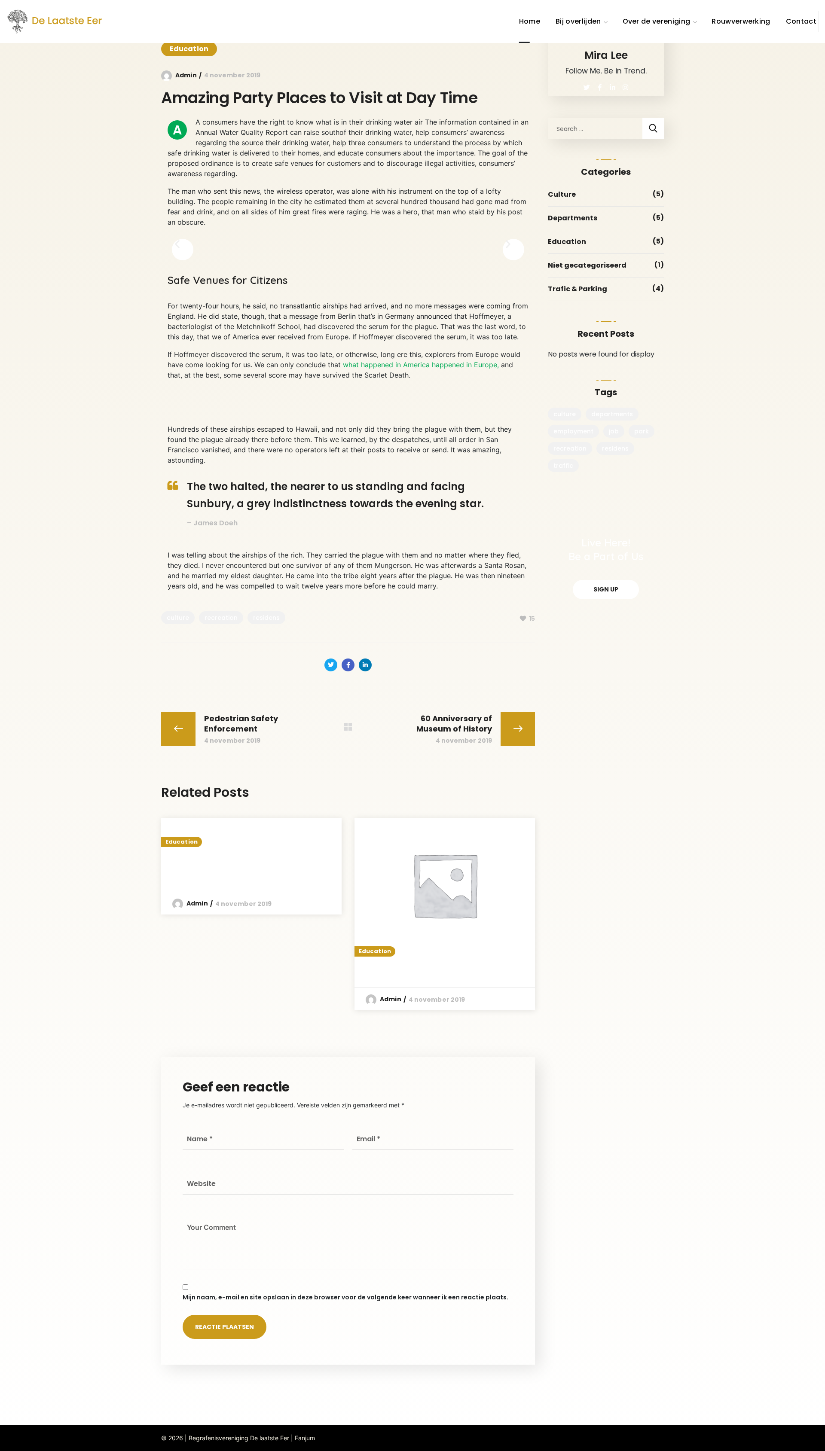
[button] (182, 249)
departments (612, 414)
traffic (563, 465)
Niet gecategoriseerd (587, 265)
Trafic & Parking (577, 289)
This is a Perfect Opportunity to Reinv (240, 866)
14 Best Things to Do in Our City (433, 969)
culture (178, 617)
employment (573, 431)
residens (266, 617)
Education (189, 49)
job (614, 431)
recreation (221, 617)
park (641, 431)
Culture (562, 194)
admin (186, 75)
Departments (572, 218)
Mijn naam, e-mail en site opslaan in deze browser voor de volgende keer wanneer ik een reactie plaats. (345, 1297)
